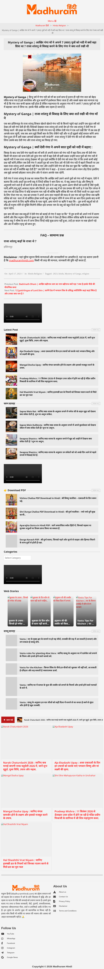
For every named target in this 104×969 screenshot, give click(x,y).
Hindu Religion (35, 273)
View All (96, 330)
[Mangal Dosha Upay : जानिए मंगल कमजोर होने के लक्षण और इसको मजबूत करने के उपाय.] (26, 791)
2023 (55, 273)
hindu (61, 273)
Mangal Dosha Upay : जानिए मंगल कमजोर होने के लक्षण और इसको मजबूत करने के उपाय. (57, 366)
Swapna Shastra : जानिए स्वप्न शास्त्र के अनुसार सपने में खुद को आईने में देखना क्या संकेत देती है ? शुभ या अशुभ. (56, 440)
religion (85, 273)
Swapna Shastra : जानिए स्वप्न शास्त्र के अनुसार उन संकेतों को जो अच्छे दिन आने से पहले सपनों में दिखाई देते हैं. (58, 454)
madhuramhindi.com (21, 260)
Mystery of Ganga (73, 273)
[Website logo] (26, 888)
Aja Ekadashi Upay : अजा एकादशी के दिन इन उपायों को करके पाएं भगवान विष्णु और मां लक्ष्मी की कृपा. (57, 353)
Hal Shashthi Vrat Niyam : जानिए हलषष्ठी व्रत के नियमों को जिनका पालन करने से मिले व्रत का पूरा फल (58, 393)
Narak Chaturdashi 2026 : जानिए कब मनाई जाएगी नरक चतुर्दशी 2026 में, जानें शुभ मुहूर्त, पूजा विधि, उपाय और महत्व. (57, 339)
